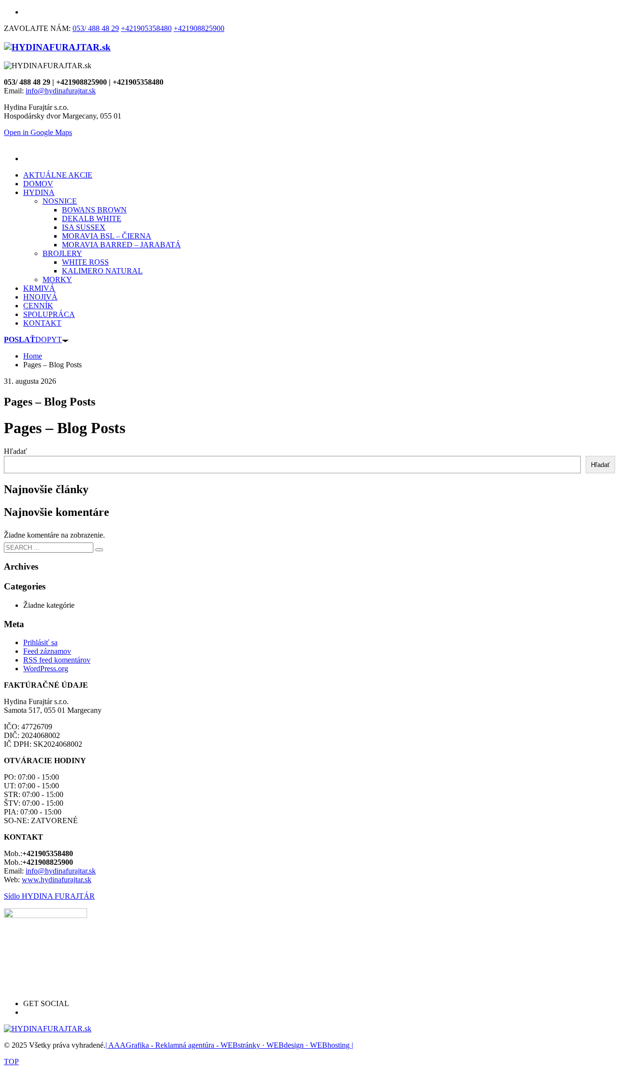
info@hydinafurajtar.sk (61, 91)
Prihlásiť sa (40, 642)
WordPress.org (45, 668)
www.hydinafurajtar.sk (56, 879)
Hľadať (15, 451)
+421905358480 (146, 28)
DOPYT (33, 339)
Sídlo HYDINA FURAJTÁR (49, 896)
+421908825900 (199, 28)
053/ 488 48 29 (96, 28)
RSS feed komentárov (56, 660)
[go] (99, 549)
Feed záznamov (47, 651)
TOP (11, 1061)
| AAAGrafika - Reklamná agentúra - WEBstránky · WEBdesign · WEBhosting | (229, 1045)
